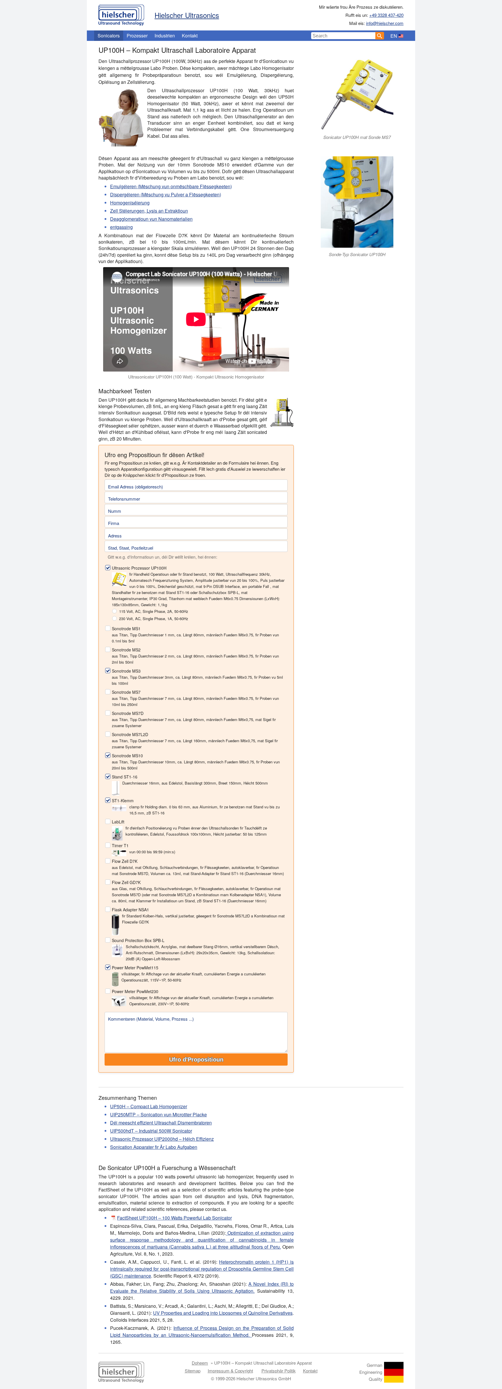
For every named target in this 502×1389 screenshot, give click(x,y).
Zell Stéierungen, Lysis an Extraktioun (149, 210)
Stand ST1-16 (124, 777)
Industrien (165, 35)
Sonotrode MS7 (126, 692)
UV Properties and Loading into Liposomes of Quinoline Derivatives (223, 1313)
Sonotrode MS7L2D (130, 734)
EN (393, 35)
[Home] (121, 13)
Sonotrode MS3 (126, 671)
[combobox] (343, 35)
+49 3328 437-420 (386, 15)
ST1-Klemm (123, 800)
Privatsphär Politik (278, 1371)
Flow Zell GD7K (126, 882)
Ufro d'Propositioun (196, 1059)
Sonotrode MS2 (126, 650)
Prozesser (137, 35)
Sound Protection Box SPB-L (138, 940)
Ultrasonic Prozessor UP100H (139, 568)
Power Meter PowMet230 (135, 991)
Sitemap (192, 1371)
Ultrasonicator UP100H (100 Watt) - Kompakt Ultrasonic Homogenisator (196, 377)
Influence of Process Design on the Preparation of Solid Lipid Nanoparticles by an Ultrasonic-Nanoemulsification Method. (202, 1331)
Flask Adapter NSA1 (130, 909)
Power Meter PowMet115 (135, 967)
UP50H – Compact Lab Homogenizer (148, 1106)
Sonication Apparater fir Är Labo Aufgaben (153, 1147)
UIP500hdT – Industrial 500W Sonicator (151, 1130)
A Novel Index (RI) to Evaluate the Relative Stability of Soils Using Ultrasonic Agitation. (202, 1287)
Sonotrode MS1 (126, 628)
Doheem (200, 1363)
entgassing (121, 227)
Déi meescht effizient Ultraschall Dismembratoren (161, 1122)
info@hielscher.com (385, 23)
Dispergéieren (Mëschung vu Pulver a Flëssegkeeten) (165, 194)
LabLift (118, 822)
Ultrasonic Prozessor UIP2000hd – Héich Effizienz (162, 1139)
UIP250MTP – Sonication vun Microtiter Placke (158, 1114)
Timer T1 (120, 845)
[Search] (379, 35)
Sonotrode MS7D (128, 713)
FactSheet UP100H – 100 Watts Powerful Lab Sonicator (174, 1217)
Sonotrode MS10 (127, 755)
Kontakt (190, 35)
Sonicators (109, 35)
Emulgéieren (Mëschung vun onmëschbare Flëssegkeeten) (171, 186)
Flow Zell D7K (124, 861)
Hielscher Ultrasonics (187, 15)
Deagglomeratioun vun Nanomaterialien (151, 218)
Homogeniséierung (130, 202)
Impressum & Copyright (230, 1371)
